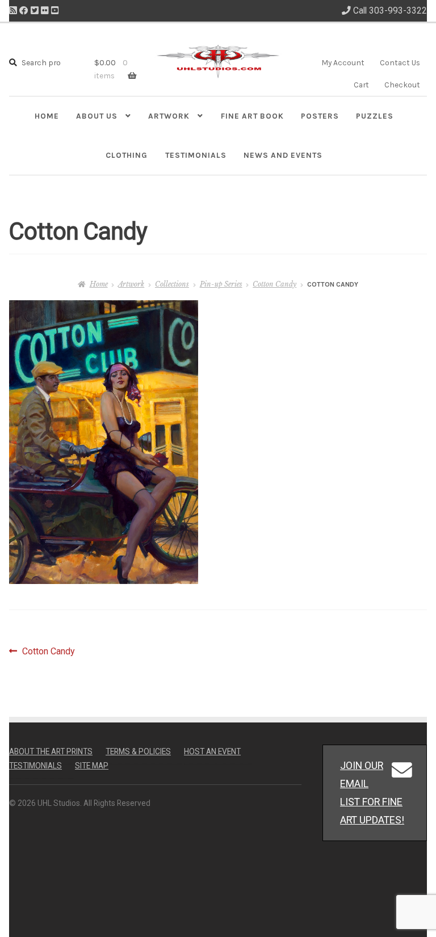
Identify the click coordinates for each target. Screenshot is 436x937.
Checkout (402, 84)
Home (47, 115)
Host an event (212, 751)
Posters (320, 115)
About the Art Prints (51, 751)
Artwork (169, 115)
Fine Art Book (252, 115)
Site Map (91, 765)
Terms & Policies (138, 751)
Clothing (127, 154)
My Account (342, 62)
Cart (361, 84)
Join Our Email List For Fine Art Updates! (372, 792)
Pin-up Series (221, 284)
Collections (172, 284)
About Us (97, 115)
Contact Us (400, 62)
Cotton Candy (274, 284)
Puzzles (374, 115)
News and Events (283, 154)
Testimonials (196, 154)
